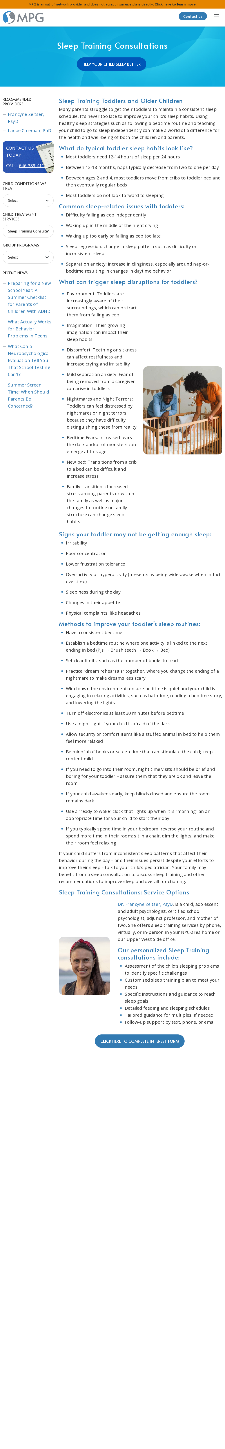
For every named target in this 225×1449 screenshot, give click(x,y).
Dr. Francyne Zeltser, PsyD (145, 904)
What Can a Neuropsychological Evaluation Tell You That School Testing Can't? (29, 360)
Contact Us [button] (192, 16)
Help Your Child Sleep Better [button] (111, 64)
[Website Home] (23, 17)
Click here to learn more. (175, 4)
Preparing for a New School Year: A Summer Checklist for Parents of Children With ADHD (29, 297)
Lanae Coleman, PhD (29, 130)
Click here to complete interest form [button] (139, 1041)
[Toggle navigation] (216, 16)
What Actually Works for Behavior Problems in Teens (29, 329)
